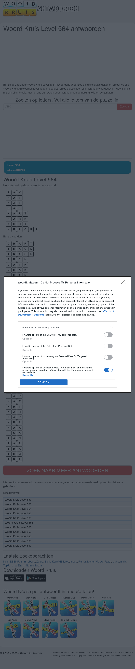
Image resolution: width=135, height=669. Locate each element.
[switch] (108, 334)
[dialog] (67, 334)
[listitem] (67, 327)
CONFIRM (44, 382)
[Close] (124, 283)
